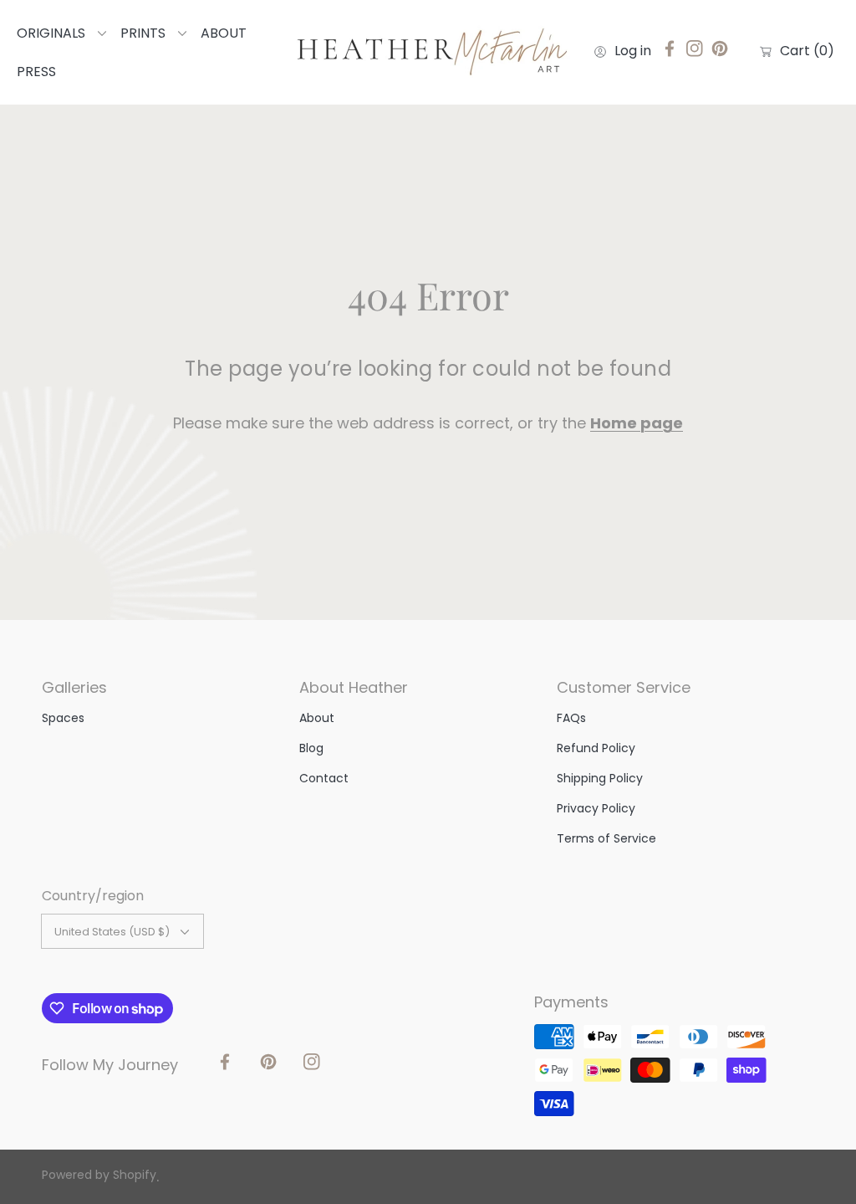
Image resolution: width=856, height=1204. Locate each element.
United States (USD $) (112, 932)
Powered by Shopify (99, 1175)
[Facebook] (669, 52)
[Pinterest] (719, 52)
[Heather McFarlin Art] (428, 52)
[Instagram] (694, 52)
